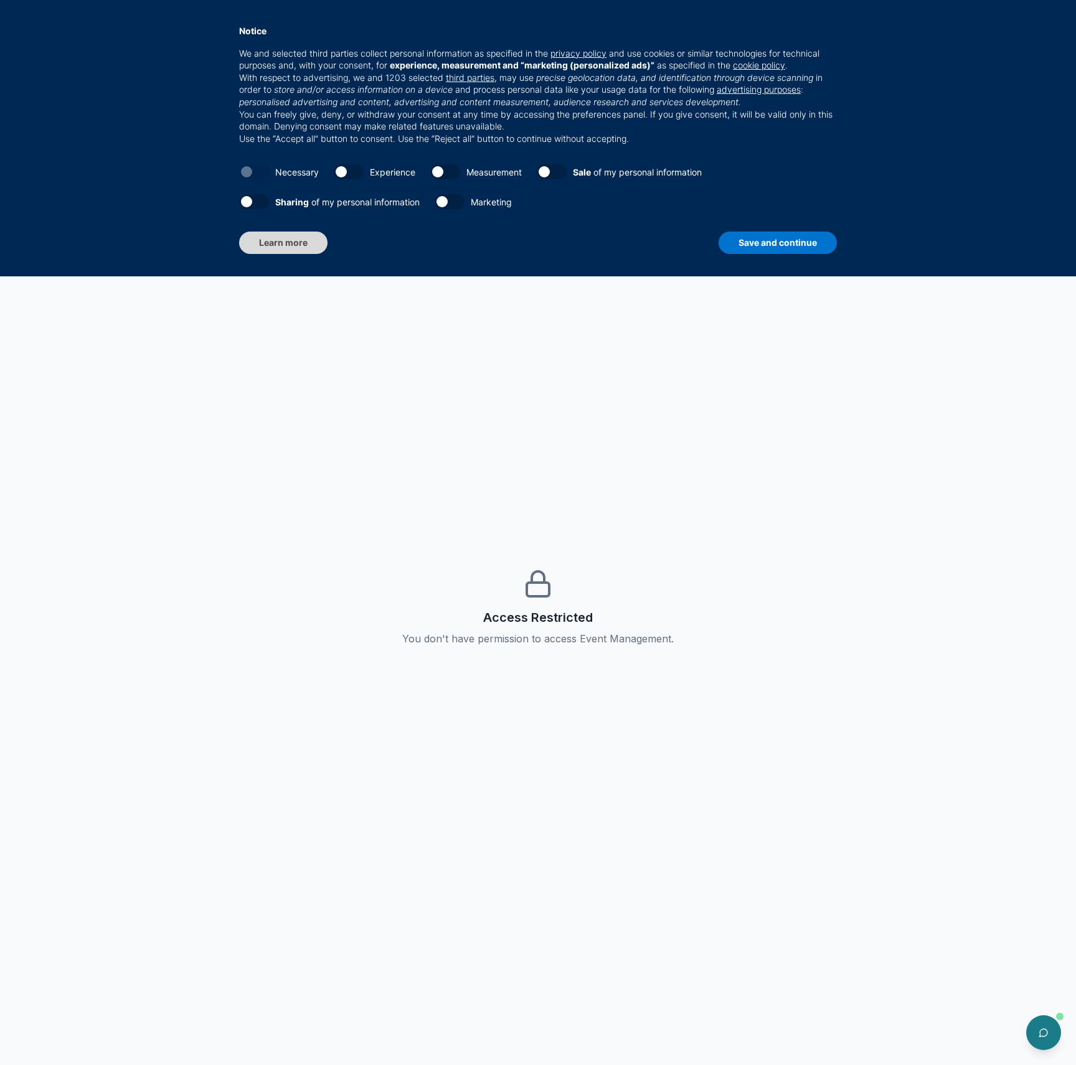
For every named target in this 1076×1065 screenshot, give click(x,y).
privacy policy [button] (578, 53)
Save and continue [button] (778, 242)
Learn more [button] (283, 242)
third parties (470, 77)
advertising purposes (759, 89)
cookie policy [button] (759, 65)
